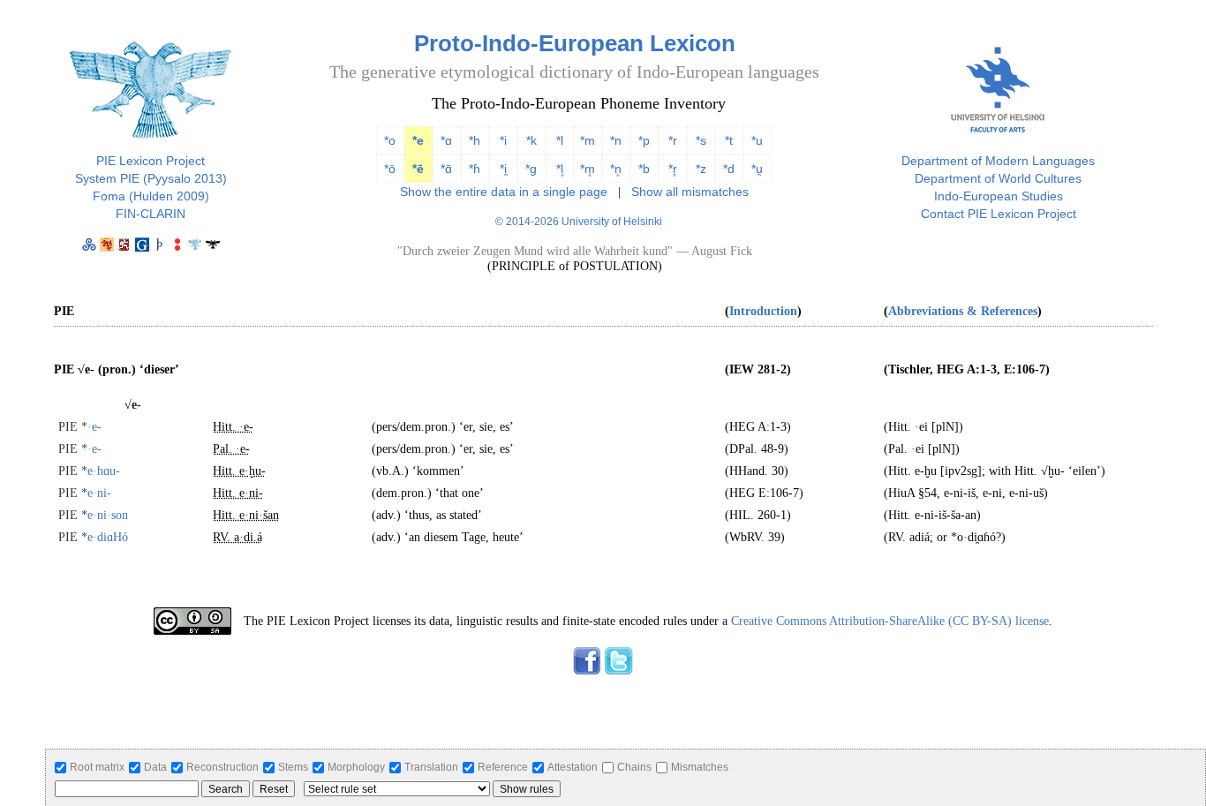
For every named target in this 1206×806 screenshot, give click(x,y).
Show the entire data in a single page (503, 192)
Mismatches (699, 767)
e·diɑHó (93, 537)
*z (701, 169)
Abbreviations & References (962, 311)
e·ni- (84, 493)
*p (644, 140)
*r (672, 140)
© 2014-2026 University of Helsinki (578, 221)
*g (531, 169)
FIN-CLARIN (150, 214)
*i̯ (503, 169)
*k (531, 140)
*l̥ (559, 169)
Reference (503, 767)
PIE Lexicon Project (150, 161)
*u (757, 140)
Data (155, 767)
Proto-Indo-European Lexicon (574, 43)
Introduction (763, 311)
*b (644, 169)
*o (390, 140)
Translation (431, 767)
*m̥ (587, 169)
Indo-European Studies (998, 196)
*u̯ (757, 169)
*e (418, 140)
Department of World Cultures (998, 178)
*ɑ (446, 140)
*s (701, 140)
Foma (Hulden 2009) (151, 196)
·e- (80, 426)
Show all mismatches (690, 192)
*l (559, 140)
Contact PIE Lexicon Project (998, 214)
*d (729, 169)
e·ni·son (93, 515)
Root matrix (97, 767)
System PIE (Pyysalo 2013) (151, 178)
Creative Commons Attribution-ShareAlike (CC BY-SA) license (890, 621)
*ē (418, 169)
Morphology (356, 767)
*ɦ (474, 169)
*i (503, 140)
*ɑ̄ (446, 169)
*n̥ (616, 169)
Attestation (572, 767)
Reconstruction (222, 767)
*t (729, 140)
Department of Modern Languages (998, 161)
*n (616, 140)
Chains (634, 767)
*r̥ (672, 169)
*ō (390, 169)
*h (474, 140)
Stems (293, 767)
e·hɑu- (89, 471)
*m (587, 140)
